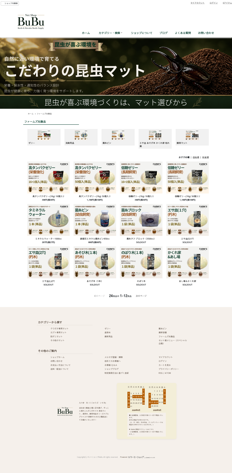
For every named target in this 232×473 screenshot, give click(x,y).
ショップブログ (112, 369)
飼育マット (182, 142)
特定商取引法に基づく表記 (117, 373)
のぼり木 (141, 281)
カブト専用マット (58, 332)
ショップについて (142, 33)
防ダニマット (56, 336)
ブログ (164, 33)
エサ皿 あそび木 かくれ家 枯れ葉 (155, 144)
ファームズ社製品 (44, 113)
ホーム (86, 33)
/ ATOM (167, 373)
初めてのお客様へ (113, 361)
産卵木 (108, 332)
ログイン (214, 2)
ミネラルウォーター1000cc (48, 238)
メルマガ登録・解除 (114, 357)
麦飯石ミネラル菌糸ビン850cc (95, 238)
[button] (4, 72)
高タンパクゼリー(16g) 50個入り (95, 196)
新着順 (205, 157)
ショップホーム (57, 357)
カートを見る (165, 365)
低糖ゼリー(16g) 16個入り (141, 196)
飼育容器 (163, 332)
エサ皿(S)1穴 (187, 238)
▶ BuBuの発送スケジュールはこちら (141, 429)
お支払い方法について (60, 365)
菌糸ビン (107, 142)
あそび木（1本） (95, 281)
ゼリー (31, 142)
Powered (124, 457)
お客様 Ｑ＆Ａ (111, 365)
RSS (161, 373)
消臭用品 (70, 142)
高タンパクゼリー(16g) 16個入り (48, 196)
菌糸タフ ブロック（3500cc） (141, 238)
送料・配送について (59, 369)
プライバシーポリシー (169, 369)
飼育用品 (109, 336)
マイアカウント (198, 2)
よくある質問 (183, 33)
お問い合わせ (206, 33)
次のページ (141, 295)
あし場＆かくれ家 (187, 281)
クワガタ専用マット (59, 328)
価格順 (196, 157)
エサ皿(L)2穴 (48, 281)
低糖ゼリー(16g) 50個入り (187, 196)
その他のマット (57, 340)
